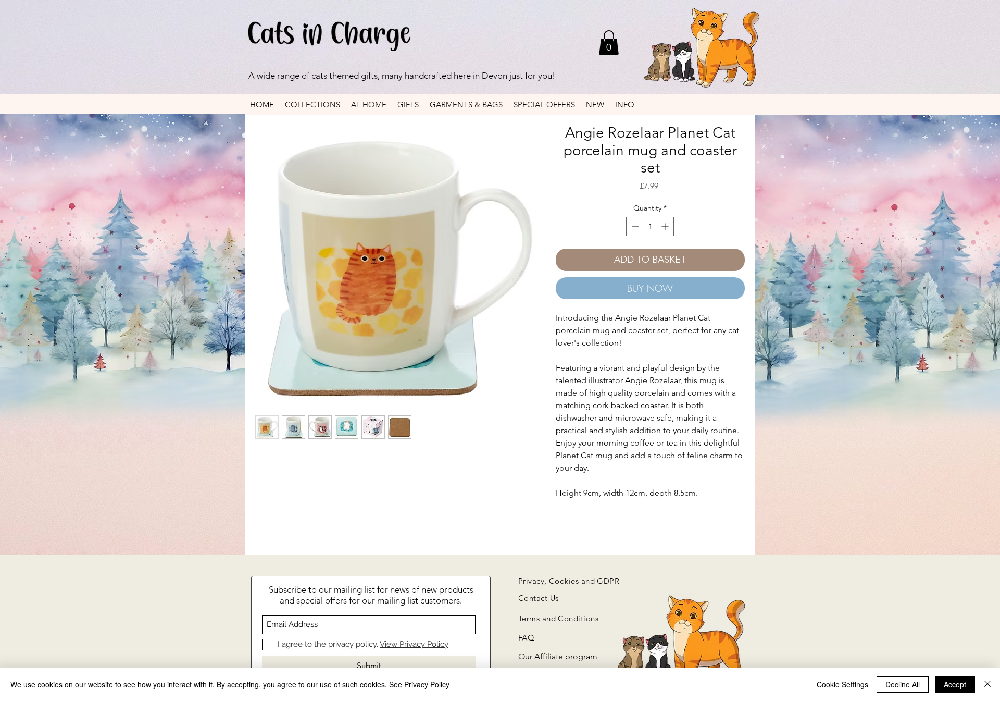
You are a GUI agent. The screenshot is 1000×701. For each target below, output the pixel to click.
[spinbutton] (650, 226)
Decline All (902, 684)
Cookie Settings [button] (842, 684)
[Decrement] (634, 226)
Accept (955, 684)
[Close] (987, 684)
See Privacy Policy (419, 684)
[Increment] (665, 226)
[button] (608, 42)
